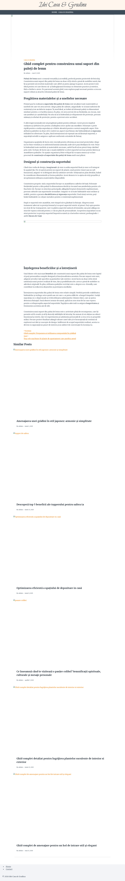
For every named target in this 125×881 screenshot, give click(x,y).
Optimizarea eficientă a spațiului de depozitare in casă (49, 588)
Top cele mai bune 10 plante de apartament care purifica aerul (50, 337)
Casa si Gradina (65, 12)
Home (54, 12)
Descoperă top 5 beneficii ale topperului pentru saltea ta (50, 504)
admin (28, 73)
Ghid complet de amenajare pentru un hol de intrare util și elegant (57, 845)
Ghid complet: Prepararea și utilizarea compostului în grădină (50, 332)
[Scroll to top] (120, 878)
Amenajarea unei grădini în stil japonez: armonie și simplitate (54, 421)
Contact (9, 869)
